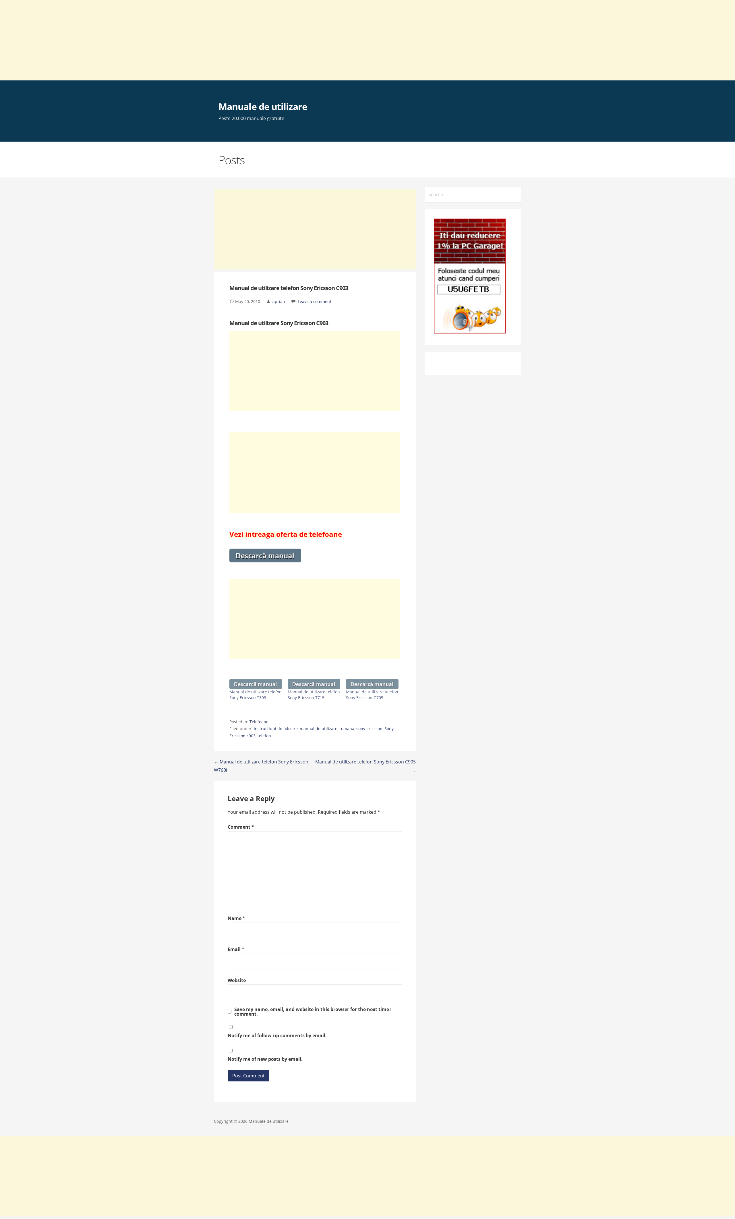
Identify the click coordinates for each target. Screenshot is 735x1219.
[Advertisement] (172, 40)
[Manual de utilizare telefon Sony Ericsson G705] (372, 684)
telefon (264, 735)
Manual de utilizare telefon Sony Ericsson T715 (314, 694)
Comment (241, 827)
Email (236, 949)
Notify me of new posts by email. (265, 1059)
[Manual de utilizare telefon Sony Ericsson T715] (314, 684)
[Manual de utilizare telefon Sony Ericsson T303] (255, 684)
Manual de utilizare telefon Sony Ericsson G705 (372, 694)
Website (237, 980)
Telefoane (258, 721)
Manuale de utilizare (262, 106)
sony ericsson (369, 728)
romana (346, 728)
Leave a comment (314, 301)
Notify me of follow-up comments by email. (277, 1035)
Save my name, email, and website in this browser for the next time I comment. (313, 1011)
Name (236, 918)
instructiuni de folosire (276, 728)
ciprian (278, 301)
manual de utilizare (318, 728)
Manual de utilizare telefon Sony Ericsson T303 (255, 694)
